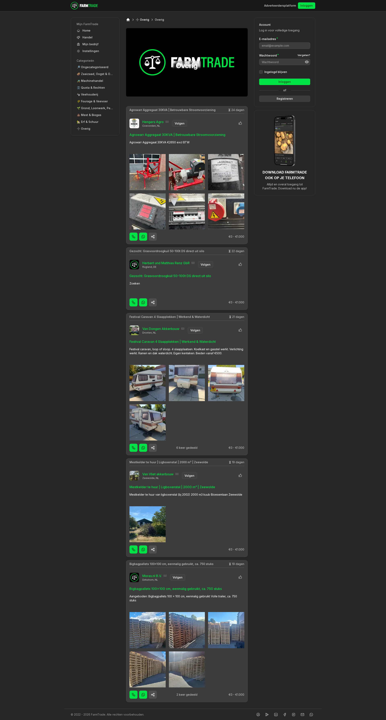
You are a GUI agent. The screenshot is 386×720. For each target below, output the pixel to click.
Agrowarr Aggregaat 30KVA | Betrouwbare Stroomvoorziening (172, 110)
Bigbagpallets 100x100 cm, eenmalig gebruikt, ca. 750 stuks (171, 564)
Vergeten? (304, 55)
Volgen (180, 123)
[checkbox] (261, 72)
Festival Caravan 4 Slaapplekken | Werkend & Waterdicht (169, 316)
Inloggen (306, 5)
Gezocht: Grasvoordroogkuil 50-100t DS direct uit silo (166, 251)
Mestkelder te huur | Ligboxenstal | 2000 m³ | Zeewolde (168, 462)
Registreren (285, 98)
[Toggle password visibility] (306, 62)
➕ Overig (142, 19)
